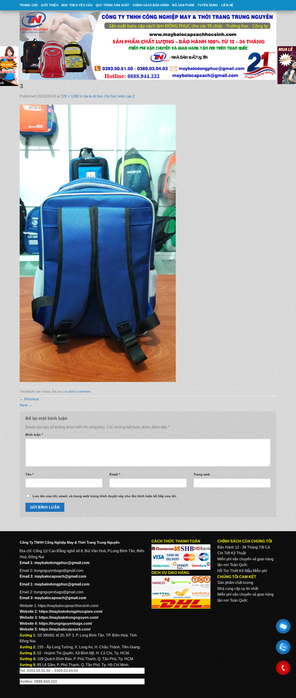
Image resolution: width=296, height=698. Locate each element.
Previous (29, 399)
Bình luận (34, 434)
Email (114, 474)
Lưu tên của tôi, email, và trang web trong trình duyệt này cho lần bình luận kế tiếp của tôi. (105, 496)
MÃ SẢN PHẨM (183, 5)
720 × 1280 (70, 96)
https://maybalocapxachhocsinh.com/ (68, 606)
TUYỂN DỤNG (207, 5)
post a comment (79, 391)
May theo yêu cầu (77, 5)
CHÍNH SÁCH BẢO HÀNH (151, 5)
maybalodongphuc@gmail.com (61, 563)
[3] (98, 243)
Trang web (202, 474)
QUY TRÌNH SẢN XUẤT (113, 5)
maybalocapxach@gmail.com (60, 576)
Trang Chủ (29, 5)
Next (26, 405)
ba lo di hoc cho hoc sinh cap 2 (109, 96)
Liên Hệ (227, 5)
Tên (29, 474)
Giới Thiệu (49, 5)
